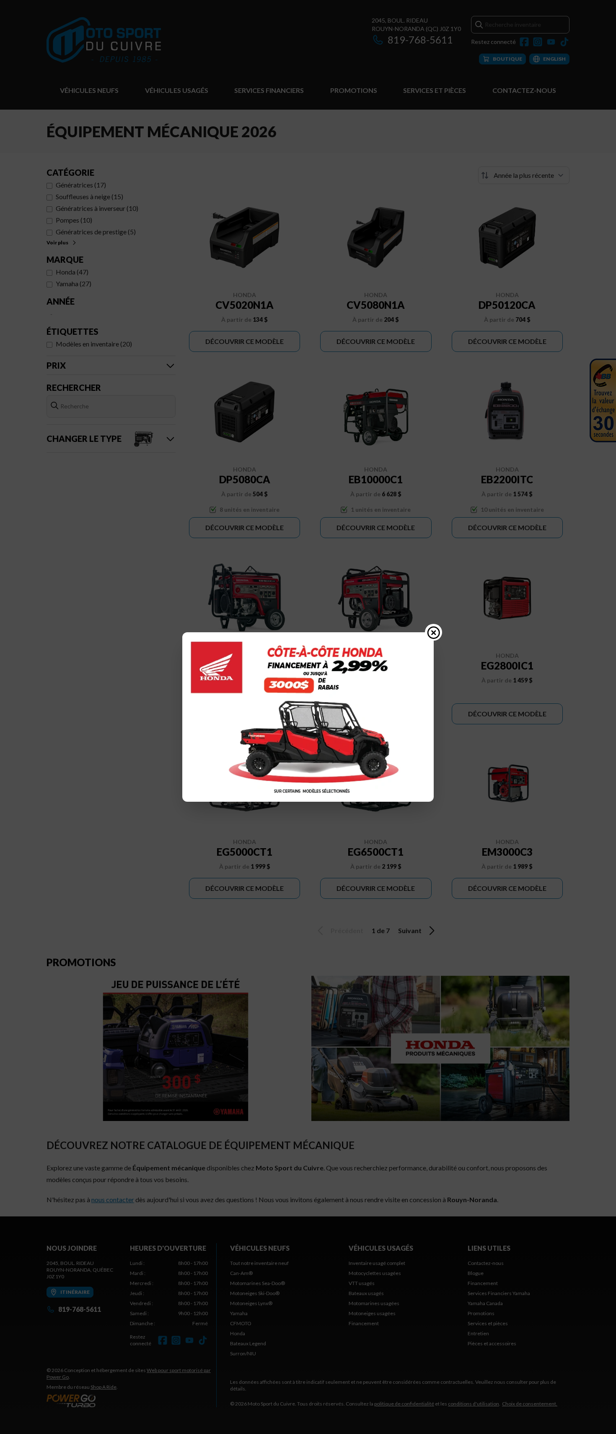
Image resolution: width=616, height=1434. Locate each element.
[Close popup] (434, 632)
